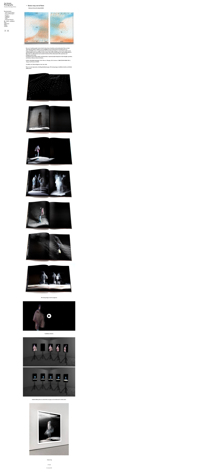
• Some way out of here (9, 12)
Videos (5, 25)
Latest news (6, 23)
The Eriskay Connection (34, 60)
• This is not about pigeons (9, 13)
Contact (5, 26)
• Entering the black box (9, 19)
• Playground (6, 16)
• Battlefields (6, 17)
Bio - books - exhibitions (9, 21)
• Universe (6, 14)
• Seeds (5, 18)
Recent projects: (7, 11)
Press (5, 22)
